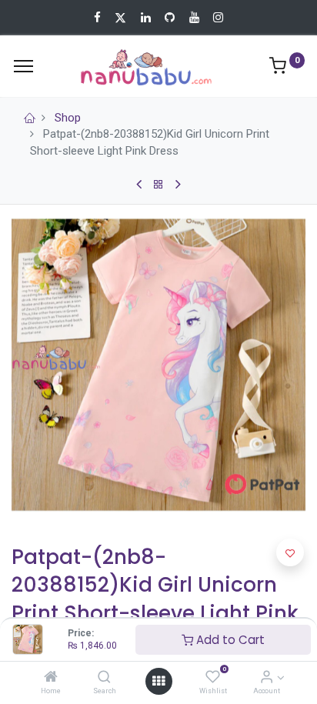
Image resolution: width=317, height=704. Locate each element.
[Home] (51, 678)
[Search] (104, 678)
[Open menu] (158, 681)
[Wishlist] (212, 678)
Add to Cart (229, 640)
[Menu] (23, 66)
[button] (290, 552)
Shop (68, 118)
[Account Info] (266, 678)
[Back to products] (158, 184)
